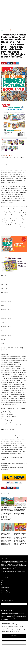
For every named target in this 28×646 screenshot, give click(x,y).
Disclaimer (3, 595)
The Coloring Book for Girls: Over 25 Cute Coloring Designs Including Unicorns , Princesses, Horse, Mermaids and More (20, 511)
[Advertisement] (14, 14)
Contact (3, 584)
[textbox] (14, 604)
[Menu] (1, 30)
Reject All (14, 643)
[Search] (25, 30)
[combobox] (14, 604)
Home (2, 580)
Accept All (14, 635)
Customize (14, 639)
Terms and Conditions (6, 593)
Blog (2, 582)
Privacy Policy (4, 591)
